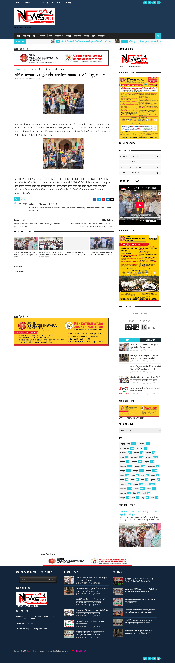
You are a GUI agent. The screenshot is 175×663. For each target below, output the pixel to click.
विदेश (50, 35)
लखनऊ (149, 489)
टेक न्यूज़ (77, 35)
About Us (29, 2)
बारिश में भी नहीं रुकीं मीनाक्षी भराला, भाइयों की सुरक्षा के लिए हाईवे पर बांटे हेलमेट (69, 41)
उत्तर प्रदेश (148, 457)
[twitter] (150, 2)
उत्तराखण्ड (134, 462)
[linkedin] (145, 2)
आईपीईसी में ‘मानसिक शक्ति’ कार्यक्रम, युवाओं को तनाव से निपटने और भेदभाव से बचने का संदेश (140, 611)
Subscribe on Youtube (130, 167)
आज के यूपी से (134, 457)
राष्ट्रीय (136, 489)
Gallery (68, 2)
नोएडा (133, 475)
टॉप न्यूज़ (26, 35)
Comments (150, 339)
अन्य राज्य (148, 453)
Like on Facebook (128, 162)
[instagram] (159, 2)
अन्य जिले (136, 453)
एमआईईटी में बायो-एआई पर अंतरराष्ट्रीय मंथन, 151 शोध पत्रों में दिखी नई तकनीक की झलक (91, 633)
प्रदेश (142, 475)
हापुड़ (143, 498)
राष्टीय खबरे (123, 489)
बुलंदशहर (153, 480)
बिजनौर (132, 480)
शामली (144, 493)
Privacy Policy (42, 2)
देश (34, 35)
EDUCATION (124, 448)
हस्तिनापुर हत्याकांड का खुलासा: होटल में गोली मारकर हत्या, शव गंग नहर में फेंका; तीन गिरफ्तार (141, 41)
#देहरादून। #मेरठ (125, 444)
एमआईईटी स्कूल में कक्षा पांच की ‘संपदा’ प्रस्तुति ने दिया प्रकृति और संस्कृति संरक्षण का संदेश (145, 367)
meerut (140, 448)
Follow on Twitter (129, 156)
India (140, 315)
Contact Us (56, 2)
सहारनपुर (122, 498)
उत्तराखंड (122, 462)
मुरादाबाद (135, 484)
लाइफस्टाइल (123, 493)
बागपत (153, 475)
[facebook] (154, 2)
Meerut (107, 41)
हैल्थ (93, 35)
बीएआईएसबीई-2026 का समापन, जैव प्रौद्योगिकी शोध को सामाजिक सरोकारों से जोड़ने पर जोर (51, 254)
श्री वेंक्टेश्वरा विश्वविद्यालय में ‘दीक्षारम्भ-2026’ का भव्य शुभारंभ (74, 253)
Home (18, 2)
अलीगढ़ (122, 457)
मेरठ (41, 41)
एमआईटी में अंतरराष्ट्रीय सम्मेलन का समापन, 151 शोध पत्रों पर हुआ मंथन (101, 253)
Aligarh (141, 444)
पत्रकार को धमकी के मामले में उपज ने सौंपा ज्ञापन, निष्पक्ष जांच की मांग (140, 600)
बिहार (142, 480)
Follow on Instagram (130, 173)
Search (50, 579)
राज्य (42, 35)
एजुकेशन (101, 35)
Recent (129, 339)
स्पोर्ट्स (68, 35)
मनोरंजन (58, 35)
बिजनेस (86, 35)
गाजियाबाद (137, 466)
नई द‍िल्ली (148, 471)
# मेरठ (23, 199)
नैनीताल (122, 475)
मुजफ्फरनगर (123, 484)
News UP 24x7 (31, 650)
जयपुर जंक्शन (151, 466)
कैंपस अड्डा (123, 466)
